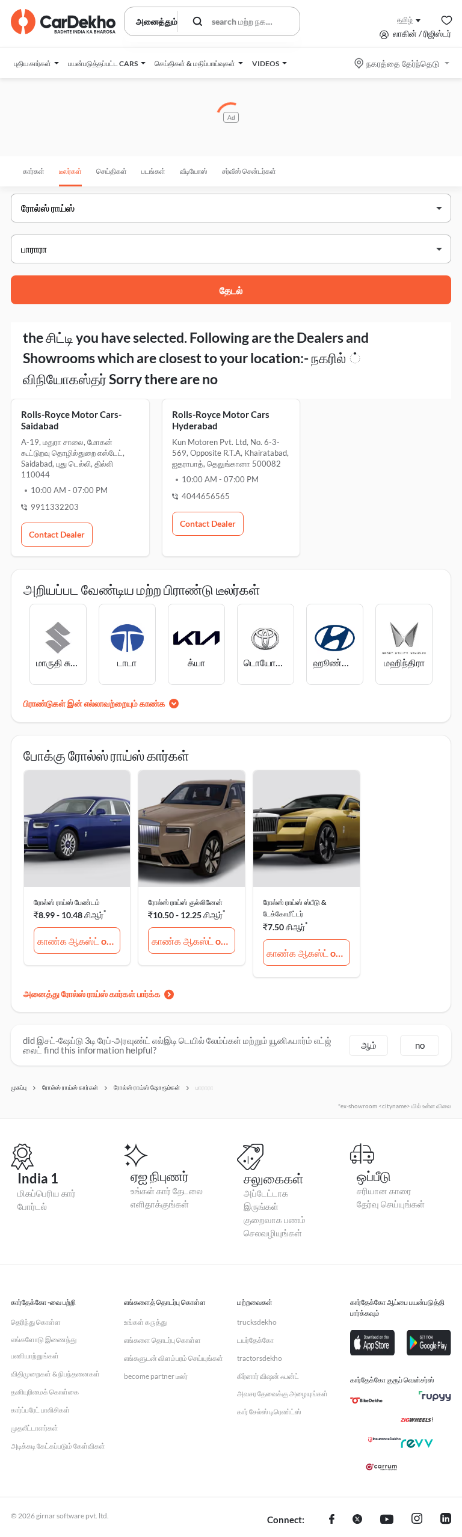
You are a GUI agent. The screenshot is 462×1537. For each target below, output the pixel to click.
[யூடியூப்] (386, 1520)
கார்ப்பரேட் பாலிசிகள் (40, 1409)
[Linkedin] (445, 1520)
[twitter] (357, 1520)
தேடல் (231, 290)
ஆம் (369, 1045)
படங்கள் (153, 171)
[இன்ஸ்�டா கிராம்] (416, 1520)
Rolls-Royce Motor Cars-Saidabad (71, 420)
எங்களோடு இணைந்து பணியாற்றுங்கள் (43, 1348)
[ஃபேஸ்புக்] (331, 1520)
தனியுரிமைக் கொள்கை (45, 1391)
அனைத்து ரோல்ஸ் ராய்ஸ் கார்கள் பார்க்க (92, 994)
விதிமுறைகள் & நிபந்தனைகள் (55, 1373)
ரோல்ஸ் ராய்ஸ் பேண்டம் (67, 902)
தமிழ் (405, 19)
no (420, 1045)
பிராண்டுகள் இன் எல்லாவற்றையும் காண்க (94, 703)
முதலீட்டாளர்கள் (34, 1427)
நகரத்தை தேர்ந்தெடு (402, 63)
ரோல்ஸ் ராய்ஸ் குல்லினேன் (185, 902)
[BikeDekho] (366, 1400)
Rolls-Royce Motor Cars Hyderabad (221, 420)
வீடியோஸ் (194, 171)
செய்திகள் (111, 171)
